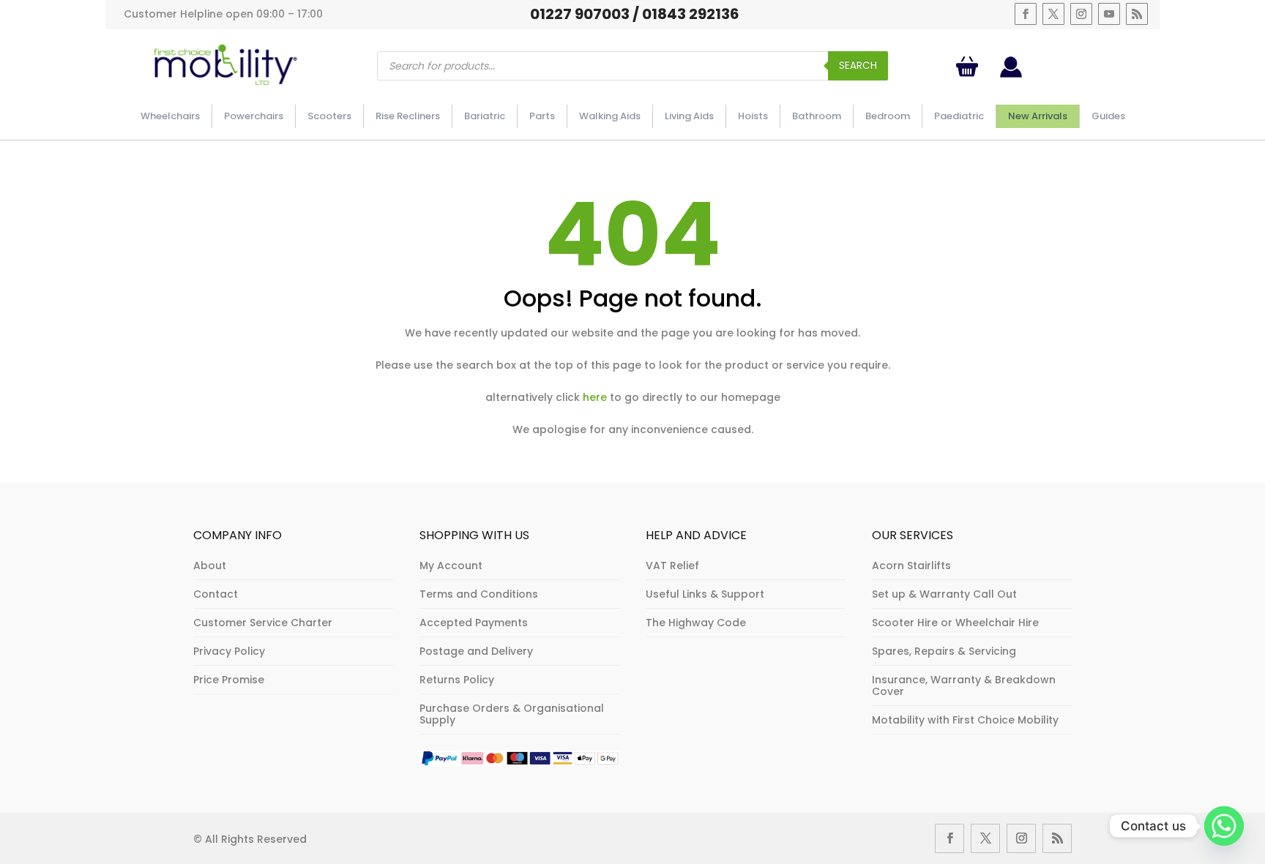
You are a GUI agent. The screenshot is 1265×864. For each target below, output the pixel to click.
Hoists (753, 116)
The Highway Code (696, 622)
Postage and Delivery (476, 651)
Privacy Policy (229, 651)
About (209, 565)
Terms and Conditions (478, 594)
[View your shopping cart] (970, 66)
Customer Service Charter (262, 622)
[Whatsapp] (1224, 826)
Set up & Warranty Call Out (944, 594)
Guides (1108, 116)
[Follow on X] (1053, 14)
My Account (450, 565)
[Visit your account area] (1011, 74)
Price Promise (228, 679)
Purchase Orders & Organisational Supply (511, 714)
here (595, 397)
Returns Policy (456, 679)
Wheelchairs (170, 116)
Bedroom (887, 116)
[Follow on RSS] (1137, 14)
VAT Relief (672, 565)
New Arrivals (1037, 116)
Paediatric (959, 116)
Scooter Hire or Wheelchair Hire (955, 622)
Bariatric (484, 116)
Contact (215, 594)
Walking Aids (610, 116)
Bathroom (816, 116)
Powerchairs (253, 116)
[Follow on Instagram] (1081, 14)
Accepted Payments (473, 622)
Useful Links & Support (705, 594)
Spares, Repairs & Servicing (944, 651)
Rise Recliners (408, 116)
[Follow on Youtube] (1109, 14)
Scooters (329, 116)
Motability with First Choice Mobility (965, 720)
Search (858, 65)
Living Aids (689, 116)
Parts (542, 116)
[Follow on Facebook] (1026, 14)
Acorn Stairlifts (911, 565)
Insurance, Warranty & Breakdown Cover (964, 685)
